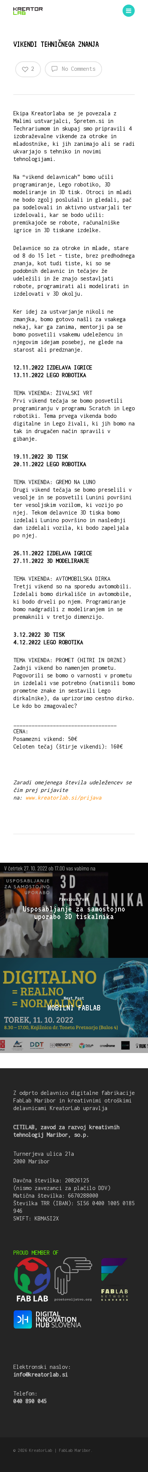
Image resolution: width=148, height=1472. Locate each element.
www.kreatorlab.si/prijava (63, 797)
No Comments (77, 68)
